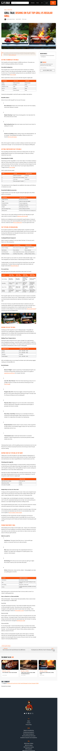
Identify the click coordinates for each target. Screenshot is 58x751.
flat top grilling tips (17, 222)
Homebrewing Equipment (28, 732)
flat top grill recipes (12, 136)
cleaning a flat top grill (22, 216)
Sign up (53, 3)
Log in (46, 2)
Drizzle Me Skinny (14, 265)
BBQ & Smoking (8, 9)
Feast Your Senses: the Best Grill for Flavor (9, 672)
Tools (37, 2)
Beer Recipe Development (28, 734)
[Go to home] (5, 3)
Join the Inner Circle (47, 70)
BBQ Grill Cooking (28, 745)
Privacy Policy (29, 724)
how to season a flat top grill (15, 512)
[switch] (42, 3)
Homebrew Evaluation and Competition (28, 737)
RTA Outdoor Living (19, 610)
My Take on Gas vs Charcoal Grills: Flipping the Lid (47, 673)
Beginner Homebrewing (29, 730)
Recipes (32, 2)
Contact (28, 722)
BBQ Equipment (28, 748)
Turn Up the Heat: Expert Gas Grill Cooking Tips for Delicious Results (28, 673)
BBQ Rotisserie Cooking (29, 747)
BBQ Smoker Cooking (28, 743)
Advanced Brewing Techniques (28, 735)
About (28, 721)
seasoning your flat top (9, 373)
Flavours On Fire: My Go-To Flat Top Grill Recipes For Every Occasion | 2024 (23, 683)
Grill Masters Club (21, 620)
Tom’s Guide (12, 74)
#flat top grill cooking (6, 645)
